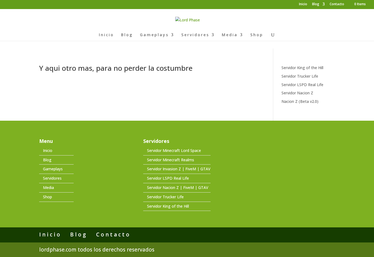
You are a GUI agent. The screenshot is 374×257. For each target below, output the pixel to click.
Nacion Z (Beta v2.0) (299, 101)
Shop (256, 35)
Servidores (195, 35)
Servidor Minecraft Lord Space (174, 150)
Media (230, 35)
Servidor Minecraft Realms (170, 159)
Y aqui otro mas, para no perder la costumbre (115, 68)
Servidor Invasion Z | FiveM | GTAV (179, 168)
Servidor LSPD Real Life (302, 84)
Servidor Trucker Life (299, 76)
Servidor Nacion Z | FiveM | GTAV (177, 187)
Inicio (303, 4)
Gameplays (154, 35)
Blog (315, 4)
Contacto (337, 4)
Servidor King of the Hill (302, 67)
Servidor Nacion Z (297, 92)
